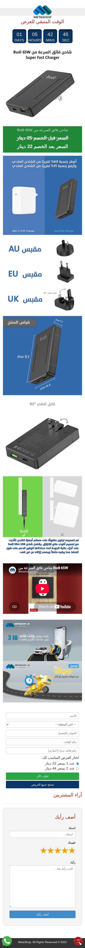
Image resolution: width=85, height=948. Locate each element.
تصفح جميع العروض (42, 784)
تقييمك (72, 842)
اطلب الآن (42, 776)
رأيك (73, 862)
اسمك (72, 827)
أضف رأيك (42, 914)
